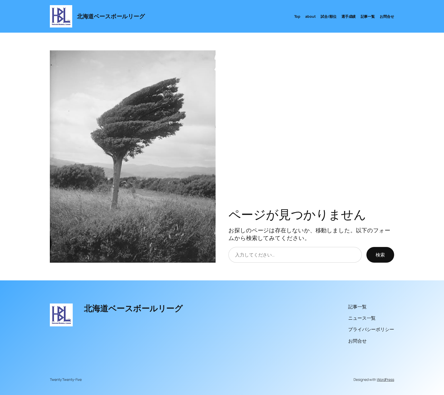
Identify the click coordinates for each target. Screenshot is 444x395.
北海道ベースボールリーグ (111, 16)
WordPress (385, 379)
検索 (380, 255)
